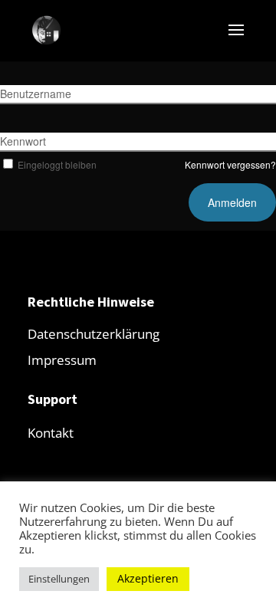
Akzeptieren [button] (148, 578)
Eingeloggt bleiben (57, 164)
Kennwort (23, 141)
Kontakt (51, 433)
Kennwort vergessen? (230, 164)
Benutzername (35, 93)
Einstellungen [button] (59, 579)
